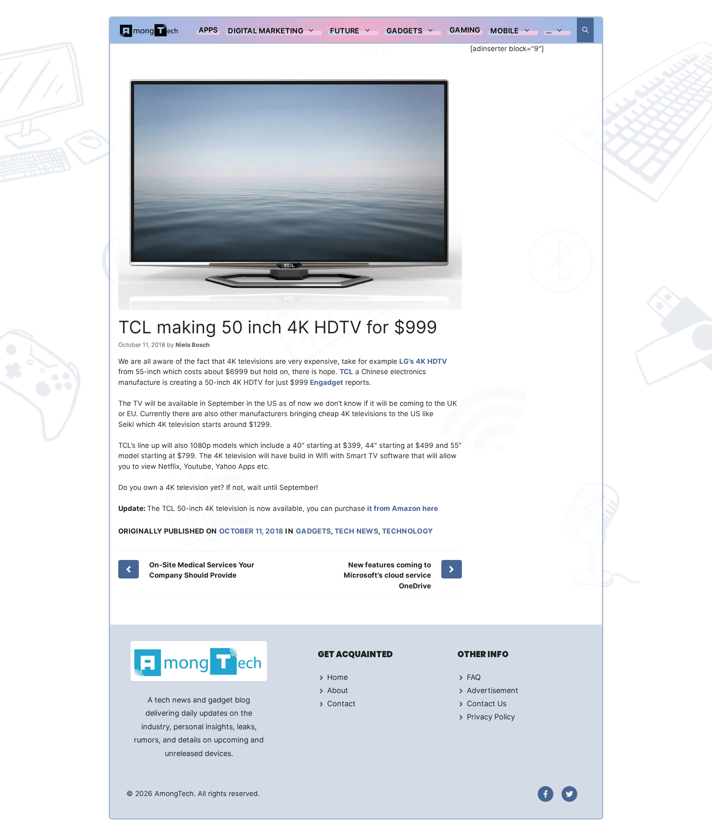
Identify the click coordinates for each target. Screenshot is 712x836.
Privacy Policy (491, 716)
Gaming (465, 30)
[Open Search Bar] (585, 30)
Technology (407, 531)
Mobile (504, 30)
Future (344, 30)
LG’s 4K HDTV (423, 361)
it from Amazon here (402, 508)
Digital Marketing (265, 30)
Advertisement (492, 690)
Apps (208, 30)
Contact (341, 703)
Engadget (325, 382)
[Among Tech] (149, 30)
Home (337, 677)
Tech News (356, 531)
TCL (346, 372)
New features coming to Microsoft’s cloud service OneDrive (387, 575)
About (337, 690)
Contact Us (486, 703)
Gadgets (404, 30)
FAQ (474, 677)
